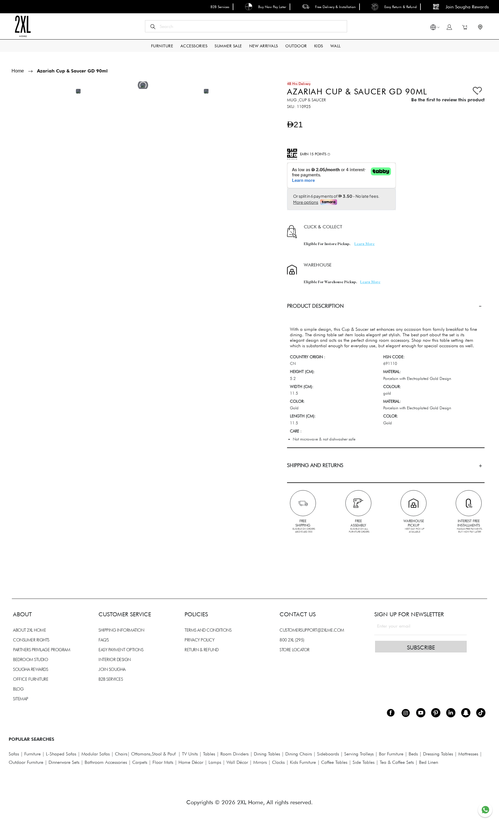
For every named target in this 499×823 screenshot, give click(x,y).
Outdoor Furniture (26, 762)
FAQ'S (103, 640)
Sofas (14, 754)
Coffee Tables (334, 762)
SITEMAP (20, 698)
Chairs (121, 754)
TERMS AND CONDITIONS (208, 630)
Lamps (214, 762)
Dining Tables (267, 754)
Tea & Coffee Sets (396, 762)
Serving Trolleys (359, 754)
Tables (209, 754)
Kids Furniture (303, 762)
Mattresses (468, 754)
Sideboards (328, 754)
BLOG (18, 689)
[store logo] (23, 26)
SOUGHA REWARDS (30, 669)
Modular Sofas (95, 754)
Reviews (14, 540)
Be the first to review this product (448, 99)
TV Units (190, 754)
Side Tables (364, 762)
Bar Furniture (391, 754)
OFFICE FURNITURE (30, 679)
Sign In (449, 27)
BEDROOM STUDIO (30, 659)
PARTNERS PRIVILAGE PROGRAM (41, 649)
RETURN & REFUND (202, 649)
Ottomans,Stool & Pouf (153, 754)
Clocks (278, 762)
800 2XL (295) (292, 640)
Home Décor (190, 762)
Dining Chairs (298, 754)
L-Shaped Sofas (61, 754)
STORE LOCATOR (295, 649)
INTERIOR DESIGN (114, 659)
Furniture (32, 754)
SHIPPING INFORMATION (121, 630)
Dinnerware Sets (64, 762)
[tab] (386, 306)
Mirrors (260, 762)
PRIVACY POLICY (199, 640)
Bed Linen (428, 762)
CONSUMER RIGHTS (31, 640)
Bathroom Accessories (106, 762)
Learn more (364, 244)
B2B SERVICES (110, 679)
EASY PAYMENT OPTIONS (120, 649)
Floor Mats (162, 762)
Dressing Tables (438, 754)
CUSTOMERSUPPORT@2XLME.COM (312, 630)
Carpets (139, 762)
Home (18, 70)
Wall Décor (237, 762)
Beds (413, 754)
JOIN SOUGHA (112, 669)
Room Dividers (234, 754)
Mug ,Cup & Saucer (306, 100)
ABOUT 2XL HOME (29, 630)
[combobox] (246, 26)
